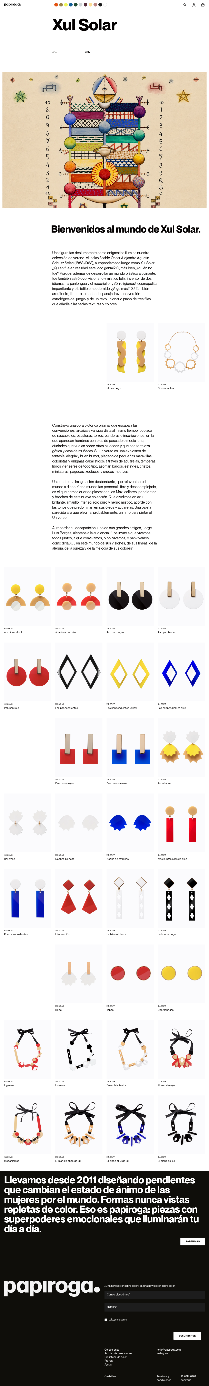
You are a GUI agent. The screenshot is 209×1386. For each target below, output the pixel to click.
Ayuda (108, 1364)
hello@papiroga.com (169, 1349)
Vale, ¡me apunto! (118, 1319)
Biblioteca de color (115, 1357)
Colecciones (111, 1349)
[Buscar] (185, 4)
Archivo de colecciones (118, 1353)
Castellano (110, 1376)
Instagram (162, 1353)
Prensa (108, 1360)
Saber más (193, 1241)
